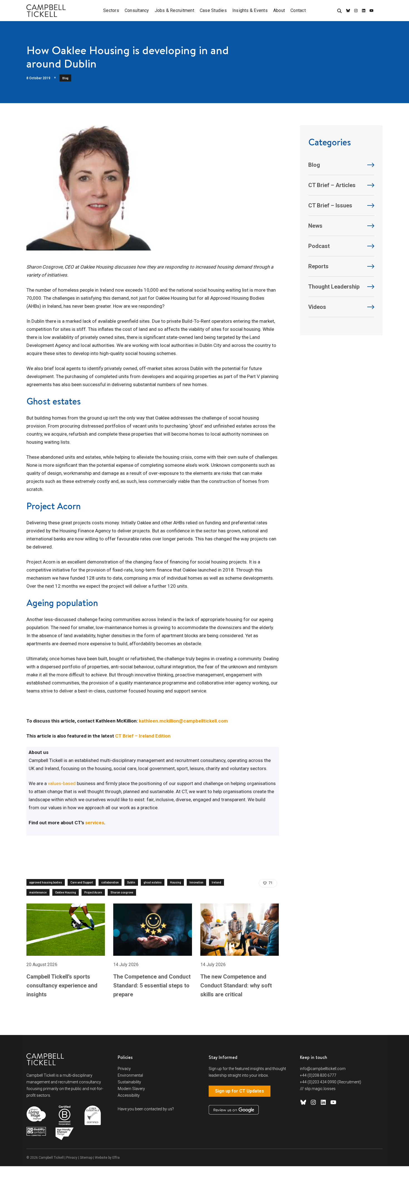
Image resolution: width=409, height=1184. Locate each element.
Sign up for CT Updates (239, 1091)
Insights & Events (250, 10)
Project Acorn (93, 892)
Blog (65, 78)
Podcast (319, 246)
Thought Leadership (333, 286)
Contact (298, 10)
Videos (317, 307)
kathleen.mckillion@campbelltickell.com (183, 721)
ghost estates (153, 882)
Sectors (111, 10)
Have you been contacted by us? (146, 1109)
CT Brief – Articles (332, 185)
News (315, 225)
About (279, 10)
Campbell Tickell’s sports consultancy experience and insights (61, 985)
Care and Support (81, 882)
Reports (318, 266)
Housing (175, 882)
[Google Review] (234, 1110)
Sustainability (129, 1082)
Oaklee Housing (65, 892)
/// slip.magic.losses (318, 1088)
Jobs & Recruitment (174, 10)
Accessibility (129, 1095)
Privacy (124, 1068)
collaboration (110, 882)
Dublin (131, 882)
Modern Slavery (131, 1088)
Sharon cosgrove (121, 892)
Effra (116, 1158)
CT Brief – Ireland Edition (143, 736)
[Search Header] (339, 11)
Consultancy (137, 10)
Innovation (196, 882)
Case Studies (213, 10)
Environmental (130, 1075)
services (94, 822)
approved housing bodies (45, 882)
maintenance (38, 892)
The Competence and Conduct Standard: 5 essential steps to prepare (152, 985)
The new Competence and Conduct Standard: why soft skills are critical (236, 985)
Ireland (216, 882)
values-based (62, 783)
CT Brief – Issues (330, 205)
